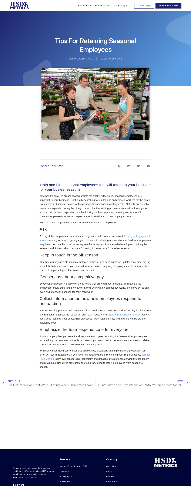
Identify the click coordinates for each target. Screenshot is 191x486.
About (109, 471)
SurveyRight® (66, 476)
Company (119, 5)
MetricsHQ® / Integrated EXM (73, 466)
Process (110, 476)
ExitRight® (64, 471)
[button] (119, 166)
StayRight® (65, 481)
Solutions (83, 5)
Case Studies (112, 481)
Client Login (144, 5)
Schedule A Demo (168, 5)
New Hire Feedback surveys (125, 314)
